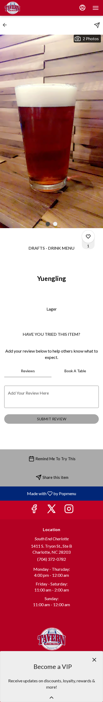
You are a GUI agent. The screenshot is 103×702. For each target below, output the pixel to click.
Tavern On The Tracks (51, 639)
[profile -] (82, 7)
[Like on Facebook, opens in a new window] (34, 510)
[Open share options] (97, 25)
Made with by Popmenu (40, 493)
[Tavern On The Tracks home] (28, 7)
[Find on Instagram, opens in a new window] (69, 510)
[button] (6, 25)
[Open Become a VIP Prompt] (51, 697)
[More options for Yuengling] (88, 236)
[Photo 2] (55, 224)
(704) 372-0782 (51, 559)
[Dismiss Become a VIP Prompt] (94, 659)
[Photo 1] (48, 224)
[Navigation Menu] (95, 7)
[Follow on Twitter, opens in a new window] (51, 510)
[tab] (28, 371)
